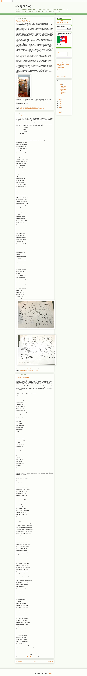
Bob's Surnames (51, 14)
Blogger (50, 673)
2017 (60, 97)
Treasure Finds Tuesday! (23, 21)
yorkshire (36, 370)
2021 (60, 96)
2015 (60, 101)
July (61, 84)
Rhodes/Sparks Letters (61, 14)
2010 (60, 109)
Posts (60, 53)
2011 (60, 107)
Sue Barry (61, 20)
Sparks (32, 370)
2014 (60, 103)
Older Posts (50, 661)
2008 (60, 112)
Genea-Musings (60, 69)
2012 (60, 105)
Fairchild (30, 108)
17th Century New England (63, 62)
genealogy (40, 108)
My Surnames (24, 14)
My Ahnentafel (33, 14)
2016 (60, 99)
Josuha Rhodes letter (22, 116)
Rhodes (29, 370)
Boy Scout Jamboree (24, 108)
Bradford (21, 370)
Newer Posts (19, 661)
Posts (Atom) (37, 664)
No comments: (33, 107)
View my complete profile (62, 22)
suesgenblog (23, 6)
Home (18, 14)
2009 (60, 110)
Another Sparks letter (22, 378)
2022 (60, 82)
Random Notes (60, 74)
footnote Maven (60, 67)
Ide (43, 108)
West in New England (61, 76)
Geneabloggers (60, 71)
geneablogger (34, 108)
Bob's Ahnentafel (41, 14)
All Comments (62, 55)
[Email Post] (38, 107)
